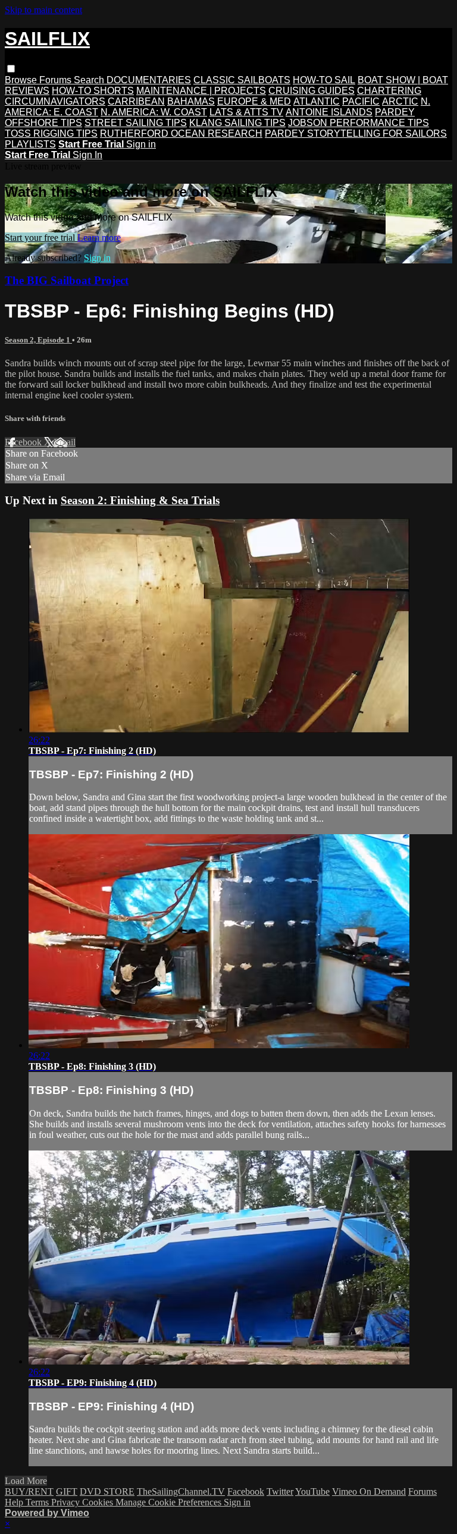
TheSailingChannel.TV (181, 1491)
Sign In (87, 155)
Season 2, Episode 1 (38, 339)
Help (15, 1502)
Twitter (280, 1491)
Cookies (98, 1502)
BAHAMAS (191, 101)
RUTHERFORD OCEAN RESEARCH (181, 133)
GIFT (66, 1491)
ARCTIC (400, 101)
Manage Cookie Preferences (169, 1502)
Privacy (66, 1502)
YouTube (312, 1491)
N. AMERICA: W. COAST (154, 112)
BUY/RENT (29, 1491)
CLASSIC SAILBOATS (241, 80)
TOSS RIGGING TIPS (51, 133)
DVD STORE (107, 1491)
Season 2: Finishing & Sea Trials (140, 500)
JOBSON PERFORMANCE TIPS (358, 123)
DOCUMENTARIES (149, 80)
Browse (22, 80)
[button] (11, 69)
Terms (38, 1502)
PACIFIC (361, 101)
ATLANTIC (316, 101)
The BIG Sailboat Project (67, 280)
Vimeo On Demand (369, 1491)
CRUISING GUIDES (311, 91)
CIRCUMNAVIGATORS (55, 101)
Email (65, 442)
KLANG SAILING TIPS (237, 123)
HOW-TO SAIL (324, 80)
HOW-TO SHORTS (93, 91)
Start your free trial (41, 237)
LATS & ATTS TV (246, 112)
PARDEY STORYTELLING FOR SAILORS (356, 133)
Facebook (24, 442)
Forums (56, 80)
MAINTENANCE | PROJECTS (201, 91)
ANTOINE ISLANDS (329, 112)
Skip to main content (43, 10)
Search (90, 80)
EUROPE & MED (254, 101)
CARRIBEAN (136, 101)
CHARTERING (389, 91)
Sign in (141, 144)
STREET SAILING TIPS (135, 123)
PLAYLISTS (30, 144)
